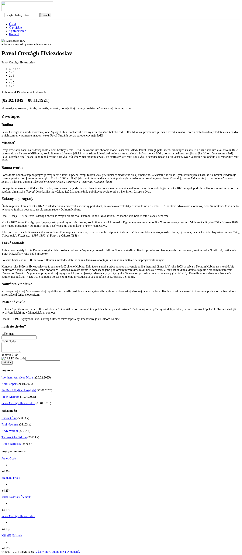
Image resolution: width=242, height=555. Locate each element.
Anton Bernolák (11, 443)
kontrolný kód (10, 354)
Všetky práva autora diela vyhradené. (57, 551)
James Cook (9, 458)
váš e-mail (8, 333)
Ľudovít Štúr (9, 418)
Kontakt (14, 34)
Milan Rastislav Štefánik (16, 497)
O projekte (15, 27)
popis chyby (9, 341)
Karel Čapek (9, 383)
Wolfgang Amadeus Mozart (18, 377)
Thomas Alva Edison (14, 437)
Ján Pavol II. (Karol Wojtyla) (19, 390)
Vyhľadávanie (17, 30)
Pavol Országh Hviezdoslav (18, 403)
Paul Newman (10, 424)
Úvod (12, 24)
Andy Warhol (10, 430)
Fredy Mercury (10, 396)
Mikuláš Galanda (12, 535)
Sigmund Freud (11, 477)
